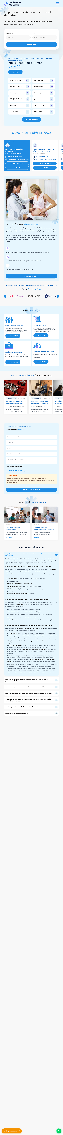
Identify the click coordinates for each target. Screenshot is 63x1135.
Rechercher (31, 45)
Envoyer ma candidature (31, 490)
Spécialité (9, 33)
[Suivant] (58, 296)
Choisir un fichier (15, 470)
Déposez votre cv (31, 119)
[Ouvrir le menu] (57, 3)
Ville (33, 33)
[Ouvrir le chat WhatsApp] (58, 1130)
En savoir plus (13, 336)
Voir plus (15, 72)
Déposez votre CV (31, 276)
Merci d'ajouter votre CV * (14, 466)
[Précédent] (5, 296)
